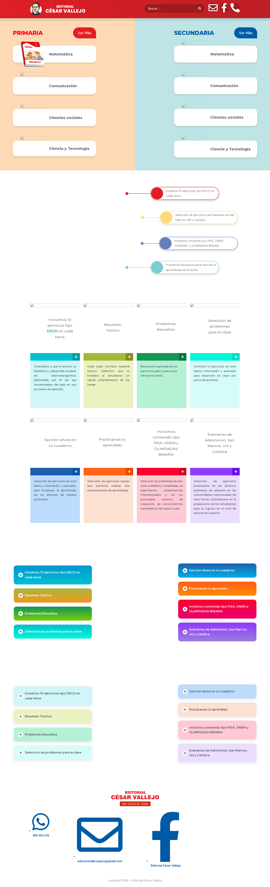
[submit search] (201, 8)
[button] (53, 575)
